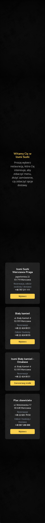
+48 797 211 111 (22, 289)
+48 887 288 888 (22, 425)
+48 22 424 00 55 (22, 335)
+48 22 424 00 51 (22, 328)
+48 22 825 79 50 (22, 415)
